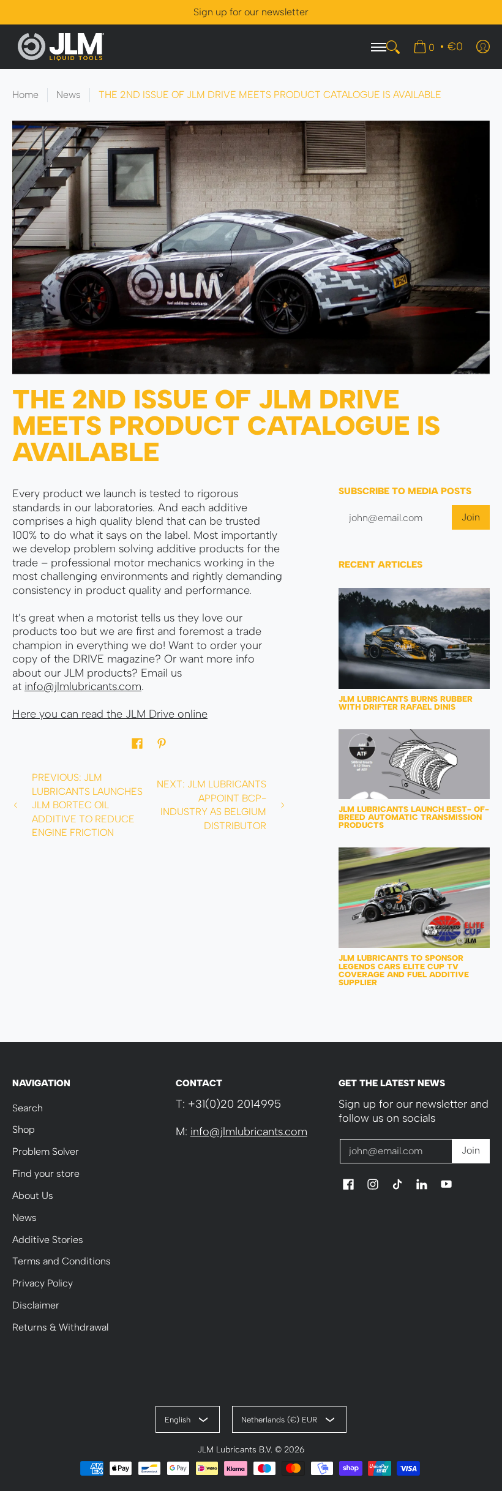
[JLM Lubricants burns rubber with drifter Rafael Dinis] (414, 638)
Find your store (46, 1173)
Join (471, 517)
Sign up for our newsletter (251, 12)
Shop (23, 1129)
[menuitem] (438, 46)
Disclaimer (35, 1305)
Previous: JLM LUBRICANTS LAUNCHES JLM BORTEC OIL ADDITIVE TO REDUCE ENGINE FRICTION (87, 805)
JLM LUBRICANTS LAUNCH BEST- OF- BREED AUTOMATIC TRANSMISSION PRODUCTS (414, 817)
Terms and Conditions (61, 1261)
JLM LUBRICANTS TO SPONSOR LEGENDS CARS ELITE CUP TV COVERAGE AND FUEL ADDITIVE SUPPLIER (404, 969)
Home (25, 94)
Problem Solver (45, 1151)
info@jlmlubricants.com (82, 686)
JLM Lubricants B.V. (235, 1449)
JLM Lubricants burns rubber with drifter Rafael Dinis (406, 703)
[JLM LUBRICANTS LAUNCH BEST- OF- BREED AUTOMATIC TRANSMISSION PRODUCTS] (414, 764)
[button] (137, 744)
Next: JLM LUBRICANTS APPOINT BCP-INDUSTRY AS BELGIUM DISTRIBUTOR (211, 805)
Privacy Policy (42, 1283)
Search (27, 1108)
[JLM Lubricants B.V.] (61, 46)
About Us (32, 1195)
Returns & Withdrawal (60, 1327)
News (68, 94)
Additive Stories (47, 1239)
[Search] (393, 47)
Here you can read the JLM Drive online (110, 714)
